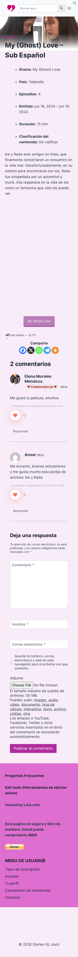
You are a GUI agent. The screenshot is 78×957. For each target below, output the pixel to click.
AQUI (32, 835)
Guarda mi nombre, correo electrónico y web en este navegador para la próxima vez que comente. (41, 662)
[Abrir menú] (69, 8)
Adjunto (16, 678)
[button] (75, 4)
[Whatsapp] (39, 350)
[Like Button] (15, 415)
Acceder (12, 876)
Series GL (12, 37)
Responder (20, 431)
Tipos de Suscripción (22, 869)
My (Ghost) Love (39, 321)
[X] (31, 350)
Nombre (20, 624)
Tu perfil (12, 883)
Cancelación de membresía (28, 890)
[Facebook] (22, 350)
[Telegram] (47, 350)
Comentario (23, 565)
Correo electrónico (28, 644)
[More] (55, 350)
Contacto (12, 897)
